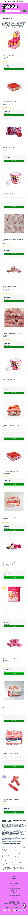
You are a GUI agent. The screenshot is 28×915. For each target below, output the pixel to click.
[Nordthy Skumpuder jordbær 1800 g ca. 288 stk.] (14, 226)
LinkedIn (20, 907)
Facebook (9, 907)
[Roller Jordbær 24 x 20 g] (14, 134)
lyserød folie (21, 853)
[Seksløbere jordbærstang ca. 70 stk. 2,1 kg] (14, 412)
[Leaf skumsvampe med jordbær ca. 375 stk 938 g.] (14, 692)
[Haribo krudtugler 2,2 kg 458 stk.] (14, 740)
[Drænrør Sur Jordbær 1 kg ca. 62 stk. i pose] (14, 320)
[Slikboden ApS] (14, 6)
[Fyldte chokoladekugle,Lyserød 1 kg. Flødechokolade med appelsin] (14, 273)
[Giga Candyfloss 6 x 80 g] (14, 366)
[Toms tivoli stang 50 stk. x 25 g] (14, 88)
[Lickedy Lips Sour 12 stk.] (14, 42)
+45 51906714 (19, 900)
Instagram (15, 907)
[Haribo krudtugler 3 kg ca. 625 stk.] (14, 786)
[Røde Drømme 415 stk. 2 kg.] (14, 503)
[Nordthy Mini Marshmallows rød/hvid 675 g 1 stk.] (14, 596)
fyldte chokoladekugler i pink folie (11, 851)
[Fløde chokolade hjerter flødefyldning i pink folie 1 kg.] (14, 645)
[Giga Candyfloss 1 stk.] (14, 180)
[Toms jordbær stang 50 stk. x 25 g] (14, 458)
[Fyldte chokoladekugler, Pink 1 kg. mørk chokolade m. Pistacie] (14, 549)
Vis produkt (14, 69)
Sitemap (14, 905)
